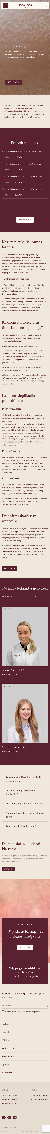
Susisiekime (25, 947)
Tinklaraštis (8, 1048)
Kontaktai (8, 869)
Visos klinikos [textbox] (7, 596)
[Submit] (46, 1006)
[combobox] (19, 596)
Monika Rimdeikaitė (14, 747)
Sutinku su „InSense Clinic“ (15, 1012)
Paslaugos (7, 1024)
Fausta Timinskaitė (13, 670)
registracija (13, 82)
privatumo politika (33, 1012)
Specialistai (7, 1032)
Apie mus (6, 1064)
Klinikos (6, 1040)
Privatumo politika (9, 1128)
